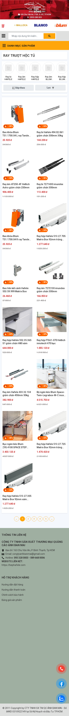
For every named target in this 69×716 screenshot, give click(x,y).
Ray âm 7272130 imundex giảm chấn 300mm (51, 290)
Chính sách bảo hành (13, 595)
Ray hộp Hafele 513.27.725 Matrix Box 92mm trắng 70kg (51, 446)
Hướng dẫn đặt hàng (12, 584)
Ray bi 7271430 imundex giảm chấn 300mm (50, 186)
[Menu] (3, 36)
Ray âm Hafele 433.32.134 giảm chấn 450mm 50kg (17, 394)
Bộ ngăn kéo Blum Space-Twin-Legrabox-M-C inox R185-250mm (51, 394)
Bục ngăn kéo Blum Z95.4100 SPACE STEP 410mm (15, 446)
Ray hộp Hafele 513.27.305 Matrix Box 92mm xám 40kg (17, 498)
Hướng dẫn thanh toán (13, 589)
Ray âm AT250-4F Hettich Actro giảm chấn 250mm (16, 186)
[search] (49, 36)
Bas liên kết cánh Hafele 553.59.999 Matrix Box (15, 290)
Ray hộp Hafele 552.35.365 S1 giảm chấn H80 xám (17, 342)
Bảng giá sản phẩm (12, 600)
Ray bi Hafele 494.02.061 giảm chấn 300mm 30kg (50, 134)
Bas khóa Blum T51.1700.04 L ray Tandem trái (17, 134)
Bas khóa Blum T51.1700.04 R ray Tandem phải (17, 238)
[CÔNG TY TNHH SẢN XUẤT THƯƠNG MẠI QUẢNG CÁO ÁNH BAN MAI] (34, 9)
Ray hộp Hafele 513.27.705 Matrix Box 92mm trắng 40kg (51, 238)
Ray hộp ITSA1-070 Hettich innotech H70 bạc (51, 342)
